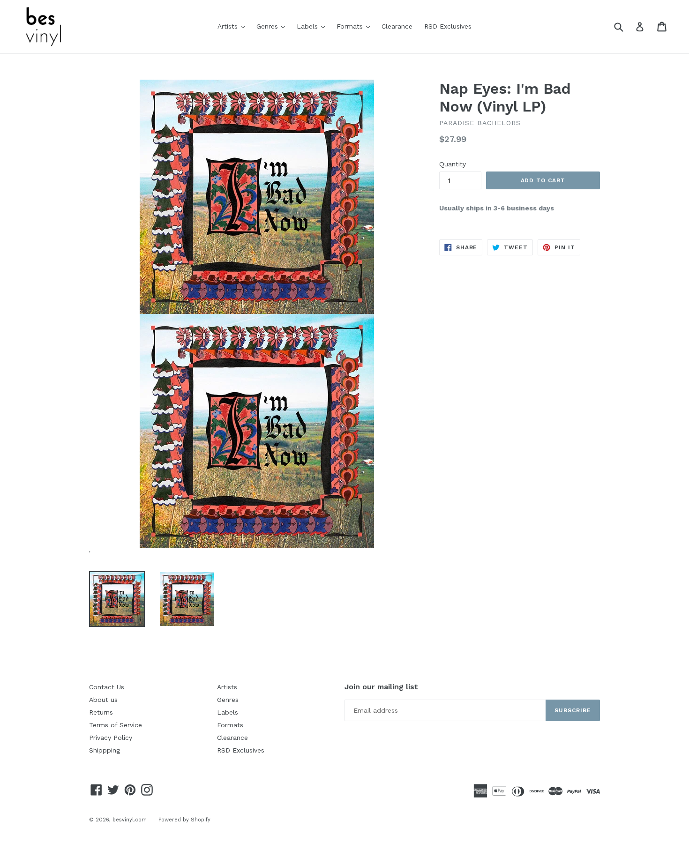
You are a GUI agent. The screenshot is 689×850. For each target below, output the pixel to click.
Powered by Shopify (184, 820)
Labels (313, 26)
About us (103, 699)
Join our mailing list (381, 686)
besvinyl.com (129, 820)
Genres (273, 26)
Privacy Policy (110, 737)
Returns (101, 712)
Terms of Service (115, 725)
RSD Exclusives (448, 26)
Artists (233, 26)
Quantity (452, 164)
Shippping (104, 750)
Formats (355, 26)
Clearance (397, 26)
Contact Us (106, 687)
